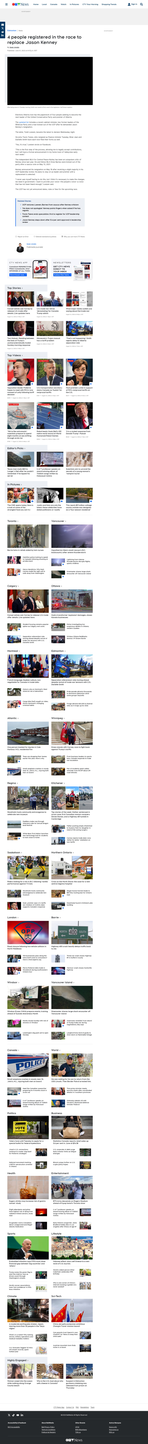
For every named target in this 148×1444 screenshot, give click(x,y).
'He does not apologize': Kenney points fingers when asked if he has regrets (51, 209)
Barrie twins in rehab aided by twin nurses (25, 550)
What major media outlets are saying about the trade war (79, 310)
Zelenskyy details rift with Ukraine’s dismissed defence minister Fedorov (78, 1102)
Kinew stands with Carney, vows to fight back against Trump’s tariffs (70, 748)
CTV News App (59, 1407)
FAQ (77, 1407)
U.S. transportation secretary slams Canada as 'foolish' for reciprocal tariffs (49, 390)
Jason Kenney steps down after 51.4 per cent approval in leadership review (51, 221)
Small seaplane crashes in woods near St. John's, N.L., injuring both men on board (36, 770)
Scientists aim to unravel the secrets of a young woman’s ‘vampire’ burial (78, 471)
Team (92, 1407)
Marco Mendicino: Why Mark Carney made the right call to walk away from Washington (34, 571)
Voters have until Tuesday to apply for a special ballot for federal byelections (26, 1142)
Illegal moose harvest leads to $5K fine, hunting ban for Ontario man (79, 893)
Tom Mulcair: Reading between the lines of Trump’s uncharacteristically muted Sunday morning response (20, 341)
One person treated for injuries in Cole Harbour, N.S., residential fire (24, 748)
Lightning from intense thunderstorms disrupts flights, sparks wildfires (78, 561)
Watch (63, 4)
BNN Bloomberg (81, 1430)
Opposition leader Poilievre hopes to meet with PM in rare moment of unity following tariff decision (20, 391)
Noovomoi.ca (113, 1430)
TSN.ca (78, 1432)
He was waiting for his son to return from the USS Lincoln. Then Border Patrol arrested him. (71, 1080)
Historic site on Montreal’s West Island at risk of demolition (35, 690)
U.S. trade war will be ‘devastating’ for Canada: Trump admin (48, 311)
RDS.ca (111, 1432)
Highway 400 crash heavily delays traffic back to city (71, 947)
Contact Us (70, 1407)
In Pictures (74, 4)
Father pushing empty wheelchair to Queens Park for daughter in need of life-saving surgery (79, 828)
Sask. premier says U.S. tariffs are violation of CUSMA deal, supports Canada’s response (34, 905)
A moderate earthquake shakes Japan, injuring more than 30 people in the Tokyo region (26, 1326)
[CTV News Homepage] (20, 4)
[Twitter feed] (9, 1415)
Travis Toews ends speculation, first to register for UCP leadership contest (50, 215)
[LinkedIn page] (22, 1415)
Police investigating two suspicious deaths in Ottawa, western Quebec (78, 626)
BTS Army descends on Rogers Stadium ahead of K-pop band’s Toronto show (70, 1202)
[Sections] (6, 4)
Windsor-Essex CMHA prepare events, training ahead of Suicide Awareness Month (27, 1012)
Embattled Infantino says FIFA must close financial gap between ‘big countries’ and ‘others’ (27, 1263)
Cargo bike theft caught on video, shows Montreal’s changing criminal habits (35, 703)
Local (44, 4)
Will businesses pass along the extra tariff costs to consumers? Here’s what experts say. (35, 958)
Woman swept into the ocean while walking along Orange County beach (19, 1383)
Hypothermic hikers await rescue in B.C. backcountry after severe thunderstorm (68, 551)
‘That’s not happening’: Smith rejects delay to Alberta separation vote (78, 340)
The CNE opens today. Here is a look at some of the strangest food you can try (20, 507)
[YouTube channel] (17, 1415)
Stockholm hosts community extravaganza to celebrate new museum (26, 813)
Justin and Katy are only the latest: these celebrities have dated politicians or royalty (49, 507)
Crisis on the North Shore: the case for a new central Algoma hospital (70, 883)
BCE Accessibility (14, 1427)
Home (35, 4)
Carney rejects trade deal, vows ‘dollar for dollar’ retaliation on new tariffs (79, 840)
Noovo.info (113, 1427)
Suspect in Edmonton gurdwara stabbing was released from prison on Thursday (76, 1384)
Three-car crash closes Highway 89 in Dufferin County (79, 957)
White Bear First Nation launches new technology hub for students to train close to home (35, 835)
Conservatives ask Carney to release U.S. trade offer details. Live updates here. (19, 311)
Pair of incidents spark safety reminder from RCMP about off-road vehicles (79, 770)
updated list (24, 122)
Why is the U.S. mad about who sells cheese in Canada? (50, 1382)
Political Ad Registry (49, 1432)
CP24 (77, 1427)
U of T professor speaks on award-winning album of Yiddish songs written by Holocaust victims (48, 472)
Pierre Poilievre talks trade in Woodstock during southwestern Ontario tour (35, 970)
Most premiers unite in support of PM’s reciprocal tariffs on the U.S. (79, 390)
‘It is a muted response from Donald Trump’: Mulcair (78, 432)
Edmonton (11, 31)
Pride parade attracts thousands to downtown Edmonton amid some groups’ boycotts (79, 693)
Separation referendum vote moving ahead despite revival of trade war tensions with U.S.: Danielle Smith (71, 682)
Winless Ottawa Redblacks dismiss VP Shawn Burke (77, 637)
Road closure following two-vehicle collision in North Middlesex (26, 947)
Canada (53, 4)
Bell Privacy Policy (48, 1427)
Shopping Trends (109, 4)
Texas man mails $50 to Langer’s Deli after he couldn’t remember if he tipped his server (20, 472)
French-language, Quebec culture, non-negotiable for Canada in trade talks (24, 681)
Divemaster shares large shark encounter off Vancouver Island (70, 1012)
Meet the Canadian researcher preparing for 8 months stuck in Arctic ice (35, 1090)
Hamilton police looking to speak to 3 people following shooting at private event (35, 559)
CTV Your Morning (90, 4)
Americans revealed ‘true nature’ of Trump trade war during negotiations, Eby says (79, 1022)
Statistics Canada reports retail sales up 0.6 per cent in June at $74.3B (71, 1142)
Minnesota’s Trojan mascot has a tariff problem (48, 339)
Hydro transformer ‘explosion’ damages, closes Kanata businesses (71, 616)
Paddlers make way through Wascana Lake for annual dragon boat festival (35, 823)
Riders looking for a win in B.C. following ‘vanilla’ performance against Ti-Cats (27, 883)
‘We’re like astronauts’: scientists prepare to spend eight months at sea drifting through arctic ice (19, 434)
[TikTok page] (13, 1415)
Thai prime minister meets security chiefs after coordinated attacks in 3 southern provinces (79, 1090)
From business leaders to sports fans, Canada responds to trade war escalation (79, 758)
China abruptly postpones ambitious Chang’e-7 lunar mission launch (69, 1325)
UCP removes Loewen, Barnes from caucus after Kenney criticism (50, 205)
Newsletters (84, 1407)
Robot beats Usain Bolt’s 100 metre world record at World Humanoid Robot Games (49, 433)
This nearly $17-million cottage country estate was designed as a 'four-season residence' (79, 507)
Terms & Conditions (48, 1430)
